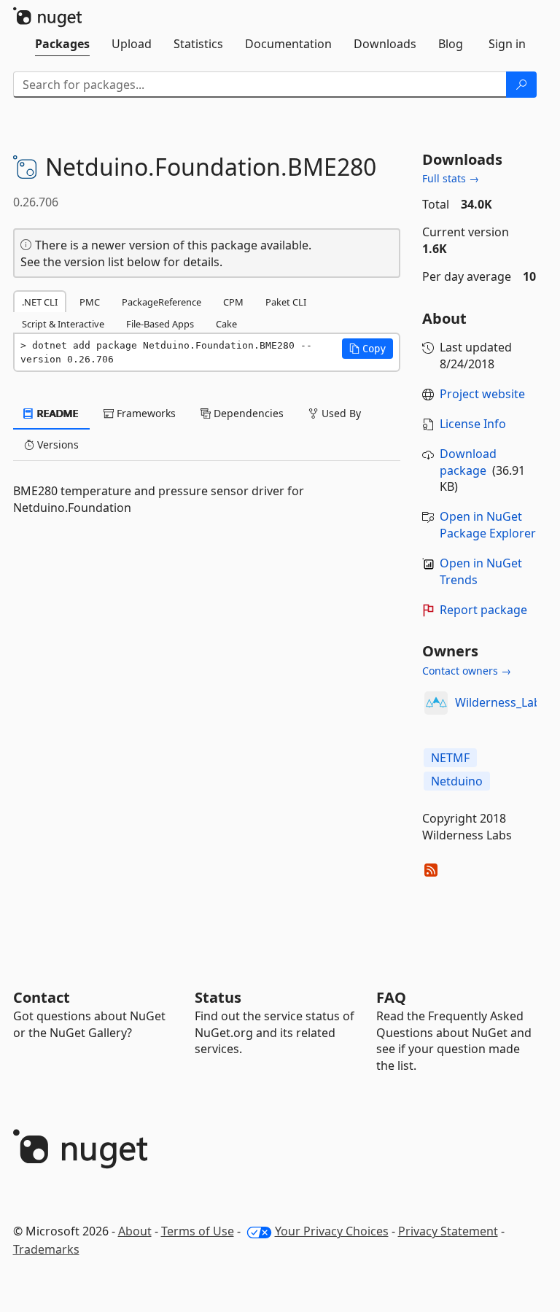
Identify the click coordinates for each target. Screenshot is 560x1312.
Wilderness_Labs (501, 702)
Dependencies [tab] (247, 413)
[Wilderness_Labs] (436, 703)
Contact (41, 997)
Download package (468, 462)
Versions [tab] (56, 444)
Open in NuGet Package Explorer (488, 524)
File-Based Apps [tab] (160, 323)
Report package (483, 610)
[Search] (521, 84)
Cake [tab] (226, 323)
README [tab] (56, 413)
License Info (473, 424)
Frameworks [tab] (145, 413)
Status (218, 997)
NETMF (450, 758)
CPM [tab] (233, 301)
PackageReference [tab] (161, 301)
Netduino (457, 781)
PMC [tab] (89, 301)
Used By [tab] (340, 413)
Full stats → (450, 178)
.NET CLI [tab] (40, 301)
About (135, 1231)
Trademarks (46, 1249)
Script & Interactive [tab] (63, 323)
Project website (482, 394)
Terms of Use (197, 1231)
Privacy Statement (448, 1231)
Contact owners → (466, 671)
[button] (367, 348)
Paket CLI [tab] (285, 301)
